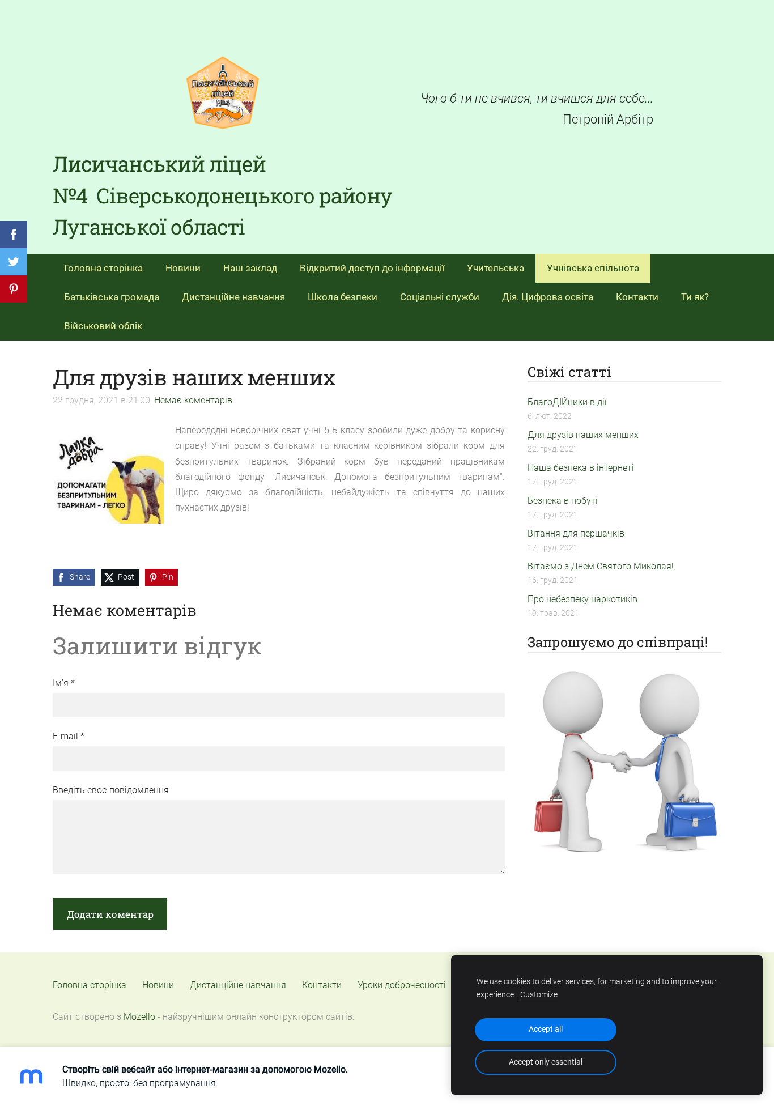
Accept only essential (545, 1062)
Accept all (546, 1029)
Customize (539, 994)
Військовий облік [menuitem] (103, 325)
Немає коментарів (193, 400)
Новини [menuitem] (183, 268)
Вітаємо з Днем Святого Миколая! (601, 566)
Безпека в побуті (563, 500)
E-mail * (68, 736)
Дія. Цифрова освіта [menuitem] (547, 297)
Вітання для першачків (576, 533)
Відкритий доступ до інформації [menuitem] (372, 268)
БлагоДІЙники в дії (567, 402)
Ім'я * (64, 683)
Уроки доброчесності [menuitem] (402, 985)
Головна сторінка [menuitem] (103, 268)
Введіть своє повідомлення (111, 790)
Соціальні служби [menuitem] (439, 297)
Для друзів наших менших (583, 434)
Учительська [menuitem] (495, 268)
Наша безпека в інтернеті (581, 467)
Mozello (139, 1016)
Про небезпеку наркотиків (582, 599)
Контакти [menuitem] (637, 297)
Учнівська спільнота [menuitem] (593, 268)
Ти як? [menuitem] (695, 297)
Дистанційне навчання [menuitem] (233, 297)
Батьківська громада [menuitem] (111, 297)
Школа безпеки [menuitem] (342, 297)
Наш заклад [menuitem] (250, 268)
